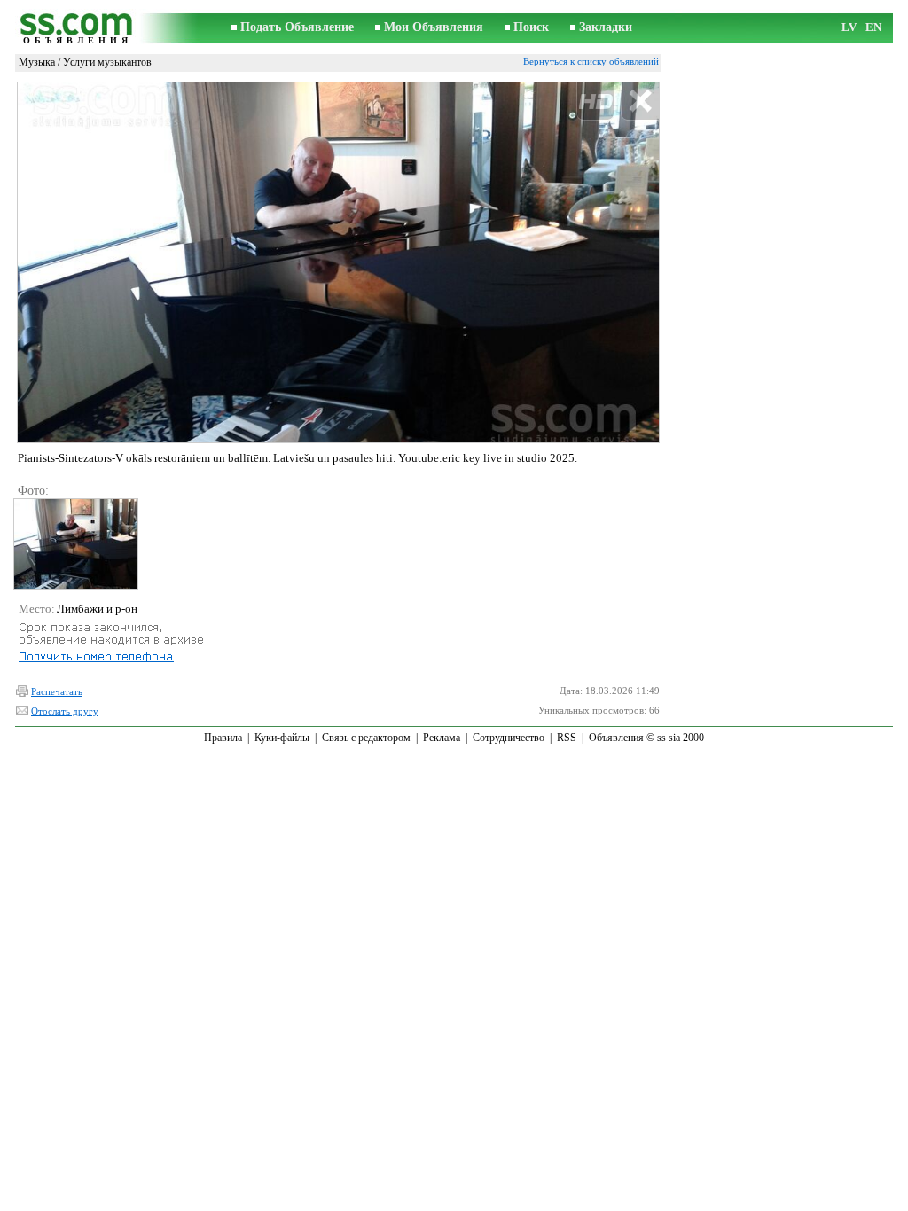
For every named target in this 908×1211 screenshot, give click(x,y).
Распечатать (56, 691)
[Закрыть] (640, 101)
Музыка (37, 62)
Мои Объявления (433, 27)
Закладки (605, 27)
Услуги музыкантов (107, 62)
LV (849, 27)
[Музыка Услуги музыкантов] (75, 544)
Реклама (441, 737)
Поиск (531, 27)
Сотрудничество (508, 737)
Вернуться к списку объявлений (591, 61)
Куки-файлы (281, 737)
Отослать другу (64, 711)
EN (873, 27)
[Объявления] (77, 28)
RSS (566, 737)
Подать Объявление (297, 27)
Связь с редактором (366, 737)
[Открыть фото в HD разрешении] (338, 262)
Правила (223, 737)
